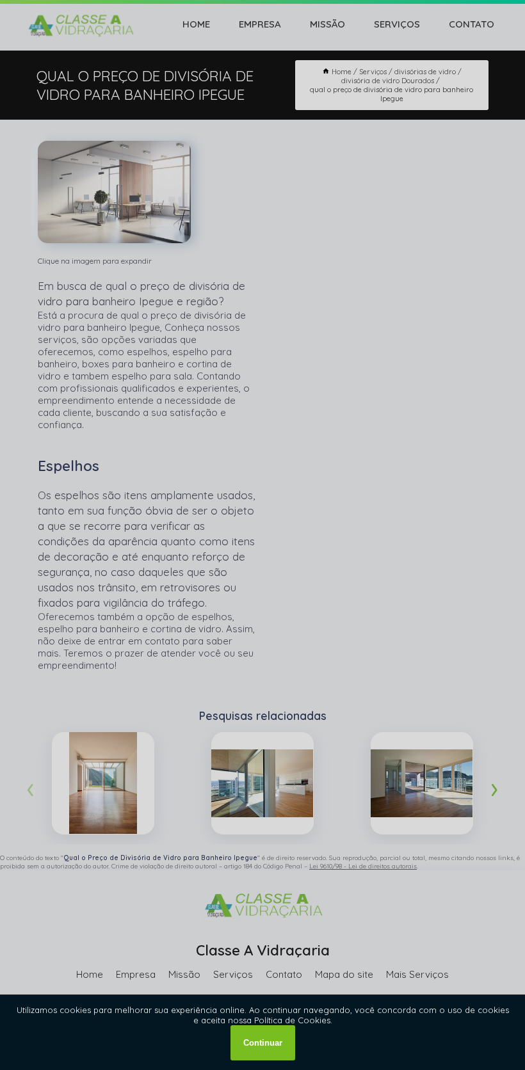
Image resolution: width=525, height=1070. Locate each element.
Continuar (262, 1043)
